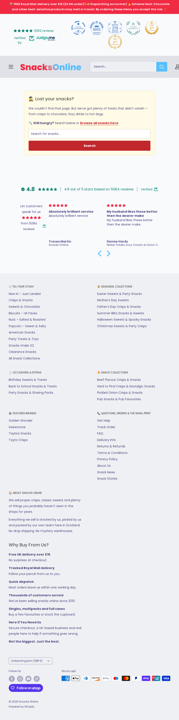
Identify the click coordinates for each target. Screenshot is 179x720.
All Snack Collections (24, 358)
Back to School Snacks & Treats (33, 386)
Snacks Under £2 (21, 345)
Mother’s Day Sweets (113, 300)
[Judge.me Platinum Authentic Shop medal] (133, 28)
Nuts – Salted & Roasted (27, 319)
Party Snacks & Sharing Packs (31, 392)
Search (90, 146)
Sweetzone (17, 427)
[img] (31, 218)
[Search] (161, 67)
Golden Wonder (21, 420)
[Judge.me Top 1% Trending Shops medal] (115, 42)
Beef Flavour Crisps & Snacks (119, 380)
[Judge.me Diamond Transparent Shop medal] (78, 28)
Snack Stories (107, 478)
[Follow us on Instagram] (20, 679)
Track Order (106, 427)
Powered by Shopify (21, 706)
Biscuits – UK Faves (23, 313)
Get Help (103, 420)
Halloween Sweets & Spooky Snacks (124, 319)
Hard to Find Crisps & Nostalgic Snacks (126, 386)
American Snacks (22, 332)
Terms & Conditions (112, 453)
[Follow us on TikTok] (37, 679)
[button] (101, 253)
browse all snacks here (99, 123)
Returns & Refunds (111, 446)
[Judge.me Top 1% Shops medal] (152, 28)
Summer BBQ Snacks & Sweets (120, 313)
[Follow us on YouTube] (28, 679)
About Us (104, 465)
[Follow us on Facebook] (12, 679)
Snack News (106, 472)
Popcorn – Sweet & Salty (27, 326)
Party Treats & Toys (24, 339)
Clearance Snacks (22, 352)
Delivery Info (106, 440)
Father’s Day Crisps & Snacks (119, 306)
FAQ (100, 433)
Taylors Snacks (20, 433)
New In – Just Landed (25, 294)
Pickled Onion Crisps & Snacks (120, 392)
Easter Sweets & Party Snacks (119, 294)
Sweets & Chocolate (24, 306)
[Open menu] (11, 66)
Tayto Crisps (18, 440)
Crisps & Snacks (21, 300)
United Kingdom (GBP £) (27, 661)
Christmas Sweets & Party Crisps (122, 326)
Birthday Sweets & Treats (28, 380)
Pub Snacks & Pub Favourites (119, 399)
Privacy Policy (107, 459)
